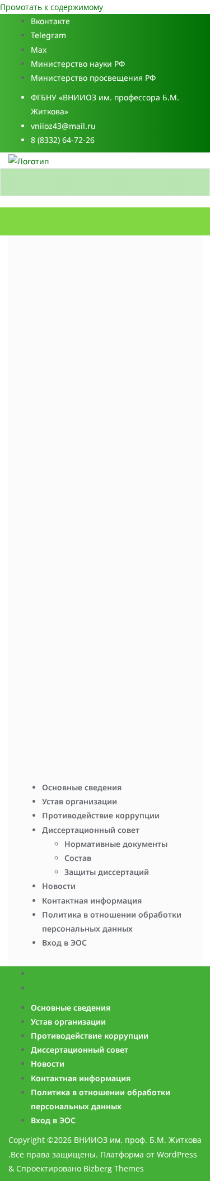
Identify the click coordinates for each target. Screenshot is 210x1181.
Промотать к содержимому (51, 7)
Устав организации (79, 801)
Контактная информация (92, 900)
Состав (77, 858)
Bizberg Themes (113, 1168)
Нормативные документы (115, 844)
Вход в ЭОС (64, 942)
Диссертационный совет (90, 830)
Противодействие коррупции (101, 815)
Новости (59, 886)
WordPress (177, 1154)
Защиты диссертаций (106, 872)
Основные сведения (82, 787)
